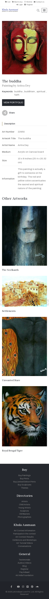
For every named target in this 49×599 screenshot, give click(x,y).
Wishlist (29, 2)
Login (20, 5)
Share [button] (10, 113)
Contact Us (40, 2)
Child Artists (24, 505)
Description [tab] (9, 124)
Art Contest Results (25, 537)
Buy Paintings (24, 475)
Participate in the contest (24, 534)
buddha (18, 91)
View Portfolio (13, 102)
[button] (38, 10)
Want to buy (18, 2)
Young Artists (24, 508)
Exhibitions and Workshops (24, 540)
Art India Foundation (24, 575)
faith (16, 94)
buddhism (29, 91)
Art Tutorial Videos (24, 543)
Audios (21, 563)
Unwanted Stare (11, 380)
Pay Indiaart (24, 572)
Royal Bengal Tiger (12, 450)
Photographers (24, 517)
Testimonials (24, 560)
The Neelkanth (10, 269)
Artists (25, 501)
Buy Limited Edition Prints (24, 482)
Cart (8, 2)
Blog (24, 566)
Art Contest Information (24, 531)
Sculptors (24, 511)
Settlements (9, 311)
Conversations (24, 546)
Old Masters (24, 514)
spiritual (41, 91)
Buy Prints (24, 479)
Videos (28, 563)
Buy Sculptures (24, 485)
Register (29, 5)
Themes (24, 488)
